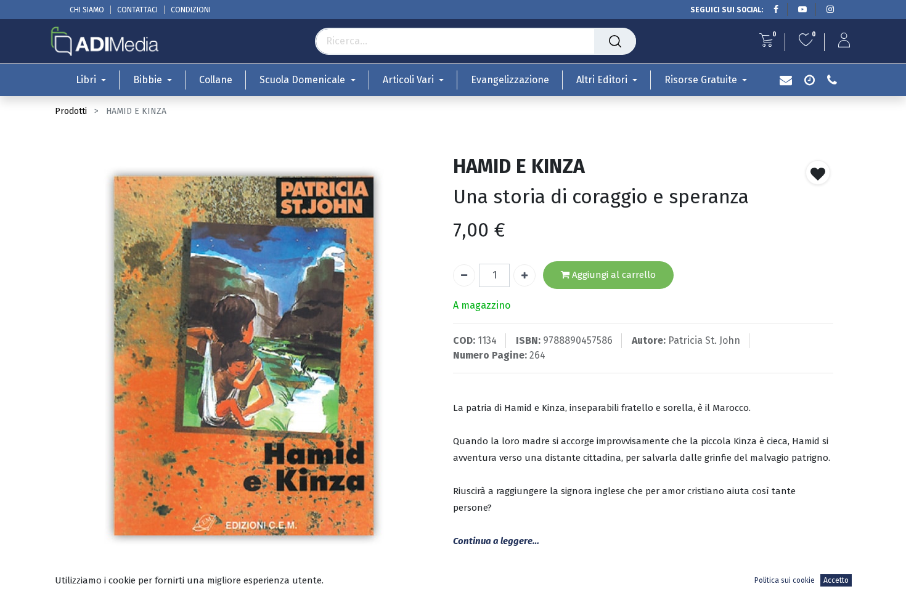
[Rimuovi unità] (464, 275)
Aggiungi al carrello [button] (612, 274)
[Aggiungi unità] (524, 275)
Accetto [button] (836, 580)
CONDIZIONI (191, 10)
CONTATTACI (137, 10)
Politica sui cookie (784, 580)
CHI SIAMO (87, 10)
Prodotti (71, 111)
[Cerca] (615, 41)
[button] (818, 172)
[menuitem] (216, 79)
